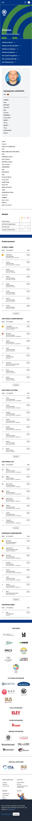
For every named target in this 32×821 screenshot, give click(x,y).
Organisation (5, 793)
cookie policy (11, 809)
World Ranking (20, 782)
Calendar (4, 784)
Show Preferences (6, 814)
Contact (4, 799)
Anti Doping (5, 795)
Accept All (16, 814)
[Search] (25, 2)
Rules (3, 797)
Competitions (5, 786)
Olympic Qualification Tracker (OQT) (22, 787)
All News (4, 782)
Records (19, 784)
